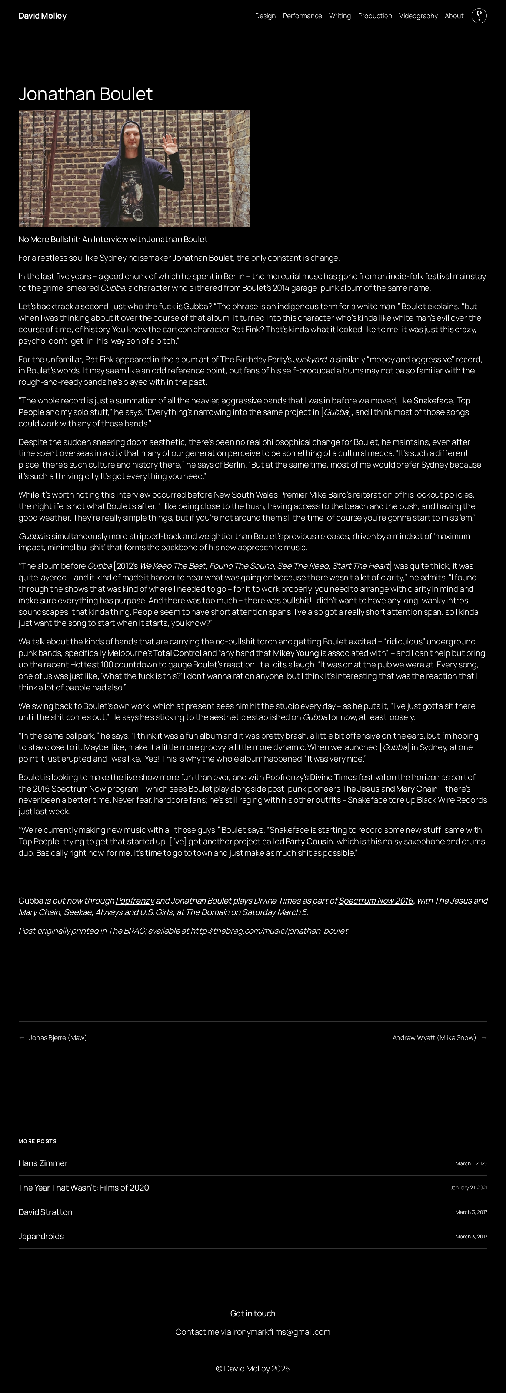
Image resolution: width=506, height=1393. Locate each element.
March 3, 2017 (471, 1211)
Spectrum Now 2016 (376, 900)
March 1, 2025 (471, 1163)
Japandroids (41, 1236)
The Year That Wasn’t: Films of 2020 (84, 1187)
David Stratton (46, 1212)
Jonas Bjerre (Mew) (58, 1037)
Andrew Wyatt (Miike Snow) (435, 1037)
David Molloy (42, 15)
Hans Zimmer (43, 1163)
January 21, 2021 (469, 1187)
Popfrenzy (135, 900)
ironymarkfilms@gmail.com (281, 1331)
